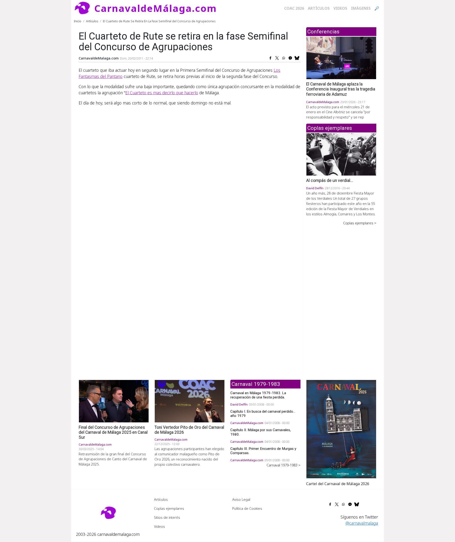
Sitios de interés (167, 517)
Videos (340, 8)
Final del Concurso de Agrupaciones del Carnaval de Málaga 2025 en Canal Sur (113, 432)
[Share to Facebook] (270, 58)
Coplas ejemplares (169, 508)
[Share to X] (277, 58)
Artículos (319, 8)
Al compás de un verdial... (329, 180)
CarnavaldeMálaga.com (155, 8)
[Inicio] (84, 8)
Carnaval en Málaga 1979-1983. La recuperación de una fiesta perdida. (258, 395)
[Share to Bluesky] (297, 58)
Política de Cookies (247, 508)
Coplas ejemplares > (359, 223)
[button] (341, 428)
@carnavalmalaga (362, 523)
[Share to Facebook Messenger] (290, 58)
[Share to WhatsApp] (283, 58)
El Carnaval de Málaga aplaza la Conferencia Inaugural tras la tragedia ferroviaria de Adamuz (340, 89)
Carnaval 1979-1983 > (283, 465)
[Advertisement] (341, 299)
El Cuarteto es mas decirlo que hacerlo (161, 92)
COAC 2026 (294, 8)
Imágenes (361, 8)
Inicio (77, 21)
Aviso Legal (241, 499)
